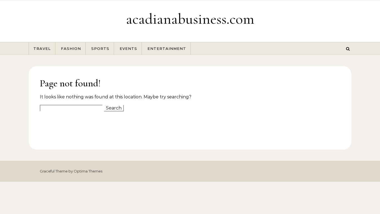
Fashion (71, 48)
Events (128, 48)
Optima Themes (88, 171)
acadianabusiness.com (190, 19)
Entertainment (166, 48)
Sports (100, 48)
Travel (42, 48)
